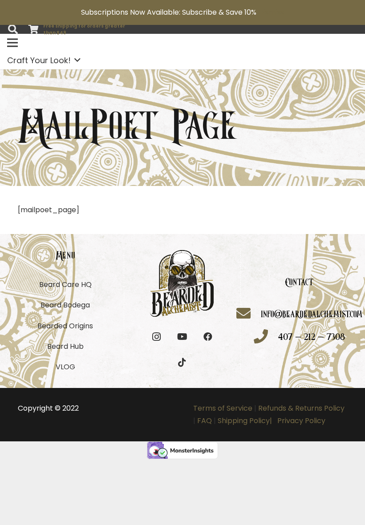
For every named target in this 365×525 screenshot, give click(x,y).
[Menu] (12, 43)
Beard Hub (65, 346)
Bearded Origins (65, 326)
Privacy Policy (301, 421)
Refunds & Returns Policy (300, 408)
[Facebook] (208, 337)
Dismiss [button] (271, 12)
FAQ (204, 421)
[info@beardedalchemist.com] (248, 314)
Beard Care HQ (65, 284)
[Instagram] (156, 337)
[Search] (13, 30)
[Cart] (33, 30)
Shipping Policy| (247, 421)
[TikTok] (182, 362)
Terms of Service (222, 408)
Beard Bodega (65, 305)
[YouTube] (182, 337)
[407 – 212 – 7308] (266, 337)
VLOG (65, 367)
